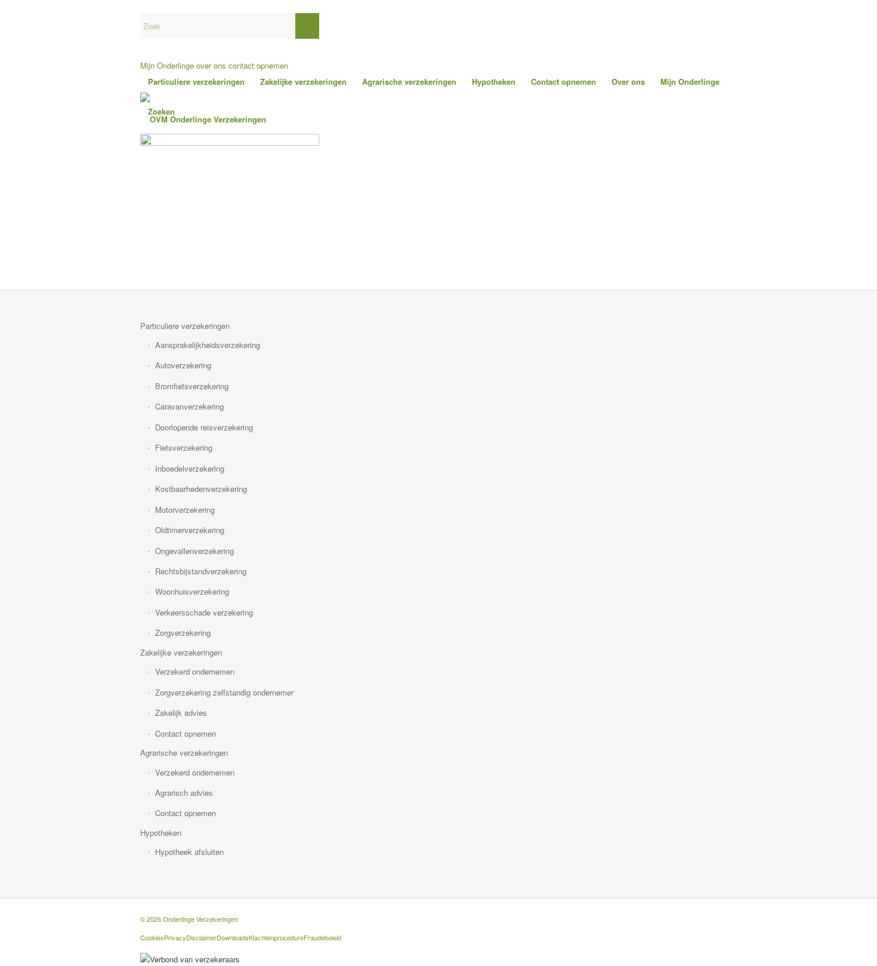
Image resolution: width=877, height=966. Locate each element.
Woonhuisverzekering (192, 591)
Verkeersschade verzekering (204, 612)
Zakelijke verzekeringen (181, 652)
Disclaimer (201, 937)
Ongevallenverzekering (194, 550)
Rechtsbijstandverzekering (200, 571)
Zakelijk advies (181, 712)
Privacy (175, 937)
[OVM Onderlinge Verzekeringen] (203, 119)
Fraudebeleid (322, 937)
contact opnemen (258, 65)
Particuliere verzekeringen (185, 325)
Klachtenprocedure (276, 937)
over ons (211, 65)
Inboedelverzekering (189, 468)
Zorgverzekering (183, 632)
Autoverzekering (183, 365)
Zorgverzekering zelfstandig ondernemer (224, 692)
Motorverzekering (185, 509)
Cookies (152, 937)
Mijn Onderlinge (167, 65)
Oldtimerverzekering (189, 530)
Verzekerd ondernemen (194, 671)
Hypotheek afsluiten (189, 851)
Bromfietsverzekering (191, 386)
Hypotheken (160, 832)
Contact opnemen (185, 733)
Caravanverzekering (189, 406)
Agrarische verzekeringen (184, 752)
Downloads (233, 937)
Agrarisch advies (184, 792)
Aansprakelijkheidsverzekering (207, 344)
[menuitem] (196, 82)
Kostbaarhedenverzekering (201, 488)
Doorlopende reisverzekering (204, 427)
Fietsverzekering (183, 447)
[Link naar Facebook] (728, 913)
